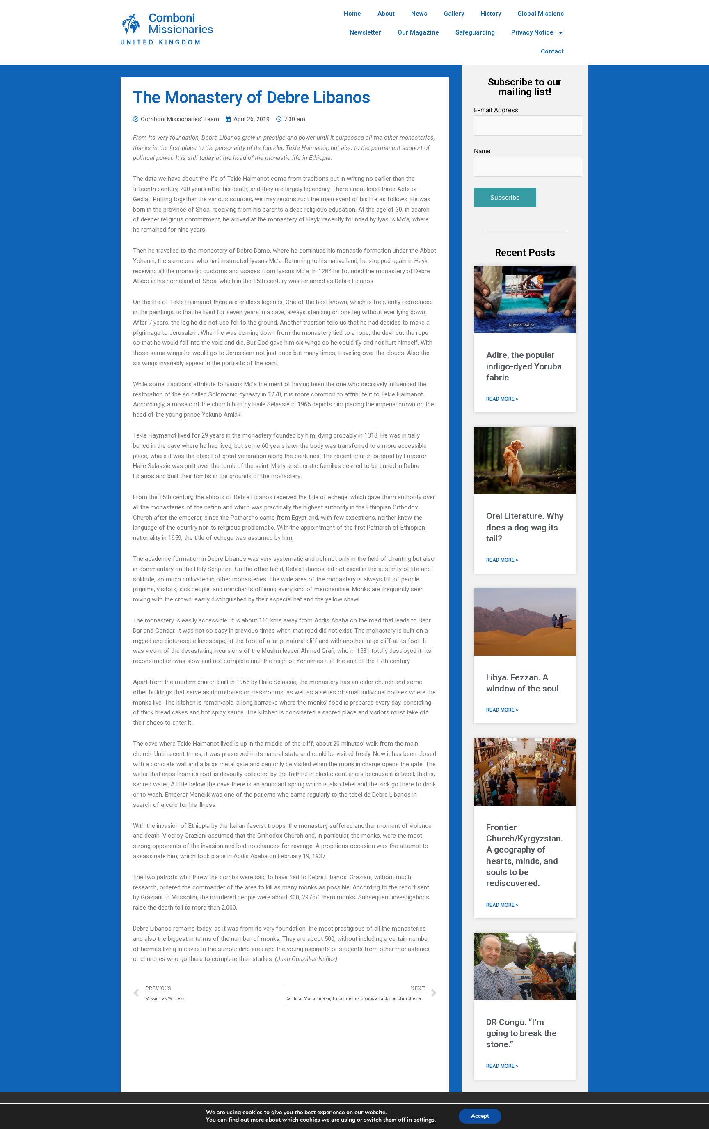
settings (424, 1120)
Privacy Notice (532, 32)
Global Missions (540, 13)
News (419, 13)
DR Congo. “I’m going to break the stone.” (521, 1033)
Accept (480, 1116)
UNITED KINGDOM (161, 42)
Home (352, 13)
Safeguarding (475, 32)
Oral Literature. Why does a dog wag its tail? (524, 527)
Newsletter (365, 32)
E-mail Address (496, 110)
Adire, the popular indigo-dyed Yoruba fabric (524, 366)
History (490, 13)
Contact (552, 51)
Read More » (502, 399)
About (386, 13)
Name (482, 151)
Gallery (454, 13)
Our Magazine (418, 32)
